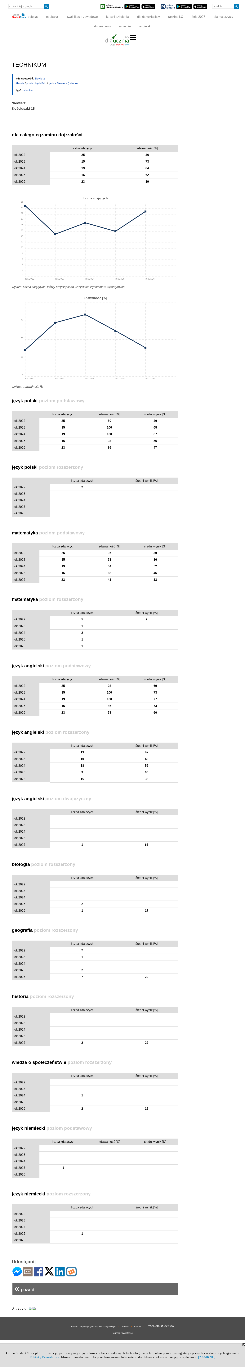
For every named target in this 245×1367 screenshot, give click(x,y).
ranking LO (175, 16)
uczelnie (125, 26)
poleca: (32, 16)
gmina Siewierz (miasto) (63, 83)
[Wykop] (71, 1274)
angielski (145, 26)
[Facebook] (38, 1274)
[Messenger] (17, 1274)
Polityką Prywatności (44, 1357)
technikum (28, 90)
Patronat (137, 1326)
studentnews (102, 26)
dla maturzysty (223, 16)
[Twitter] (49, 1273)
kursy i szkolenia (117, 16)
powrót (24, 1288)
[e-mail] (28, 1274)
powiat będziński (36, 83)
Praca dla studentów (160, 1326)
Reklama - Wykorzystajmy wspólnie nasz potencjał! (93, 1326)
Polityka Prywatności (122, 1333)
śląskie (20, 83)
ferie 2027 (198, 16)
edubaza (52, 16)
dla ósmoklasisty (148, 16)
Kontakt (125, 1326)
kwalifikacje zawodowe (82, 16)
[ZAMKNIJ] (207, 1357)
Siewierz (40, 78)
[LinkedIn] (60, 1274)
